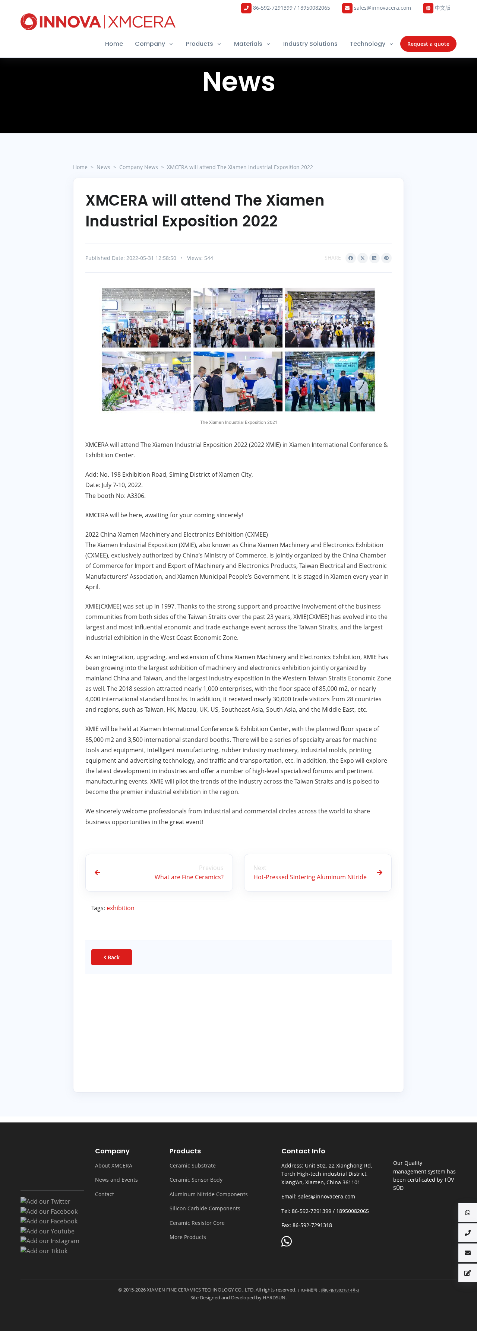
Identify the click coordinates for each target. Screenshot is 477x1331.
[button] (467, 1212)
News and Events (116, 1179)
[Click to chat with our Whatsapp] (286, 1242)
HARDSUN (274, 1297)
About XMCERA (113, 1165)
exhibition (121, 908)
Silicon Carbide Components (205, 1208)
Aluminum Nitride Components (209, 1194)
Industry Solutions (310, 43)
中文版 (442, 7)
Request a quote (428, 43)
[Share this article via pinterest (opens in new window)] (386, 258)
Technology (367, 43)
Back (113, 957)
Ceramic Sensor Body (196, 1179)
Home (114, 43)
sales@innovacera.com (382, 7)
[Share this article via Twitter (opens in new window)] (362, 258)
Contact (104, 1194)
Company (150, 43)
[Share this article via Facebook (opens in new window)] (350, 258)
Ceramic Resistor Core (197, 1222)
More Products (188, 1237)
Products (199, 43)
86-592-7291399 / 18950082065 (291, 7)
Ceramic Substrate (193, 1165)
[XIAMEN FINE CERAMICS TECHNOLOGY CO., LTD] (98, 21)
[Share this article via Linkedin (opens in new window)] (374, 258)
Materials (248, 43)
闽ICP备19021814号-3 (340, 1290)
